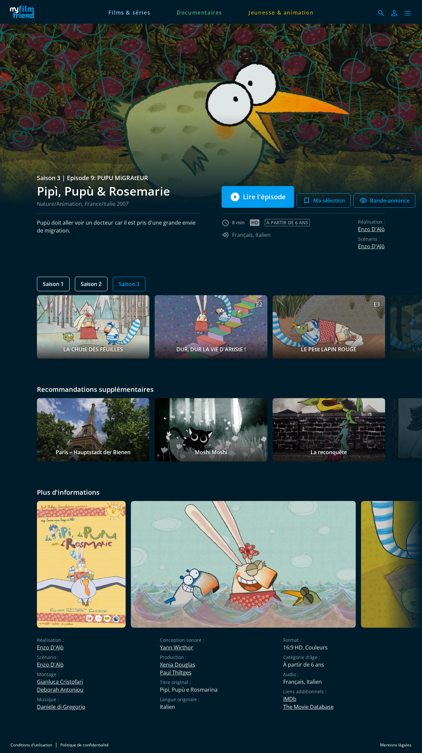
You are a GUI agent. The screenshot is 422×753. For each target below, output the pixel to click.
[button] (407, 13)
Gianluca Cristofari (60, 681)
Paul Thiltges (176, 672)
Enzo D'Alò (371, 229)
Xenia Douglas (177, 664)
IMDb (289, 699)
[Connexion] (394, 13)
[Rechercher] (381, 13)
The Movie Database (308, 706)
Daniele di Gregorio (61, 706)
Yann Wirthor (176, 647)
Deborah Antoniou (60, 689)
